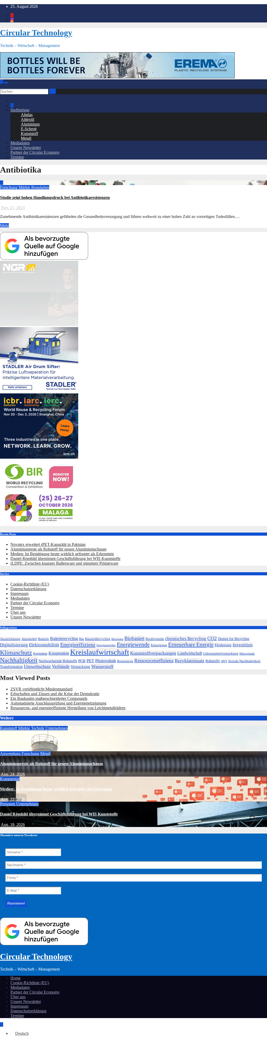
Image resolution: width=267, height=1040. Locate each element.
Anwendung (11, 753)
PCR (82, 661)
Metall (26, 138)
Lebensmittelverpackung (220, 653)
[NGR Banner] (39, 324)
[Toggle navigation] (6, 83)
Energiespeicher (106, 645)
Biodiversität (154, 639)
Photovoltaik (105, 661)
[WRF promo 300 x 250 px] (39, 457)
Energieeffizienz (77, 644)
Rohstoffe (212, 661)
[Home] (1, 81)
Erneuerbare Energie (191, 644)
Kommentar (10, 779)
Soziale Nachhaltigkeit (244, 661)
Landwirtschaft (189, 653)
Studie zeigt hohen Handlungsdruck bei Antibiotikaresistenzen (55, 197)
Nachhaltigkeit (19, 660)
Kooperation (58, 653)
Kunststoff (29, 133)
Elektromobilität (44, 644)
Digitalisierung (14, 644)
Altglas (27, 115)
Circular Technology (36, 32)
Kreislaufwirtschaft (99, 652)
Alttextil (27, 119)
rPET (224, 661)
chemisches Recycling (185, 638)
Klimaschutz (16, 652)
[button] (1, 86)
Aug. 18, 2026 (13, 824)
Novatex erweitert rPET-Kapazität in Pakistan (48, 544)
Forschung (9, 187)
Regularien (40, 187)
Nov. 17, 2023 (13, 207)
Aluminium (30, 124)
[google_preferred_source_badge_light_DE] (44, 258)
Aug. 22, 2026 (13, 799)
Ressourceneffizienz (154, 660)
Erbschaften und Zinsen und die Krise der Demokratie (54, 694)
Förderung (223, 645)
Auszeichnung (10, 639)
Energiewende (133, 644)
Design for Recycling (233, 639)
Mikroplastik (247, 653)
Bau (81, 639)
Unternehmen (56, 728)
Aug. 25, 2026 (13, 749)
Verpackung (80, 667)
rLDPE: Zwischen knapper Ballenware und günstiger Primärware (64, 563)
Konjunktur (40, 653)
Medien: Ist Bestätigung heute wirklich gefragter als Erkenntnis (62, 554)
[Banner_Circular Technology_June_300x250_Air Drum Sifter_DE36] (39, 391)
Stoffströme (19, 110)
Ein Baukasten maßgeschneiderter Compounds (48, 698)
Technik (38, 728)
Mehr (4, 225)
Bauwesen (117, 639)
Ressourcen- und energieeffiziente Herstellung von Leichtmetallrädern (67, 708)
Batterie (43, 639)
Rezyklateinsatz (189, 660)
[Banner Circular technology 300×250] (39, 523)
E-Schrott (29, 129)
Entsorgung (159, 645)
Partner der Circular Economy (35, 152)
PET (90, 661)
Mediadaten (20, 143)
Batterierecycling (64, 638)
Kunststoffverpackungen (153, 653)
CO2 (212, 638)
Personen (8, 804)
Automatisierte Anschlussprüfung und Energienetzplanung (58, 703)
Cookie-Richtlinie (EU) (29, 584)
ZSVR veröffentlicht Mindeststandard (41, 689)
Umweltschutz (37, 666)
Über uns (18, 612)
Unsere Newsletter (25, 147)
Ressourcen (125, 661)
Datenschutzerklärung (28, 589)
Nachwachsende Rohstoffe (58, 661)
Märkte (25, 187)
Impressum (19, 593)
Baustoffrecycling (97, 639)
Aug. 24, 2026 (13, 774)
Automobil (29, 639)
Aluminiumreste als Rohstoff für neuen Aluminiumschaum (58, 549)
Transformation (11, 667)
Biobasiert (134, 638)
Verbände (61, 666)
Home (15, 978)
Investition (243, 644)
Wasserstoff (102, 666)
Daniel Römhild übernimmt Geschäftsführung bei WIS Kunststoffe (65, 558)
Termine (17, 157)
